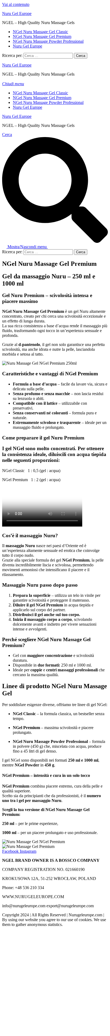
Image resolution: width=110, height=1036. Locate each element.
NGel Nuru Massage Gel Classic (40, 31)
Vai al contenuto (15, 4)
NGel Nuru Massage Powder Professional (48, 41)
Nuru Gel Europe (17, 13)
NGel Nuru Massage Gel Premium (42, 36)
